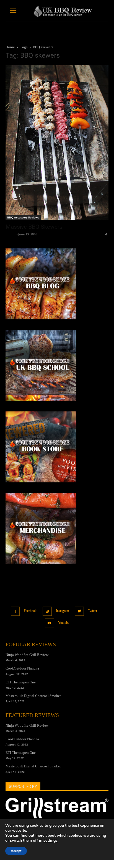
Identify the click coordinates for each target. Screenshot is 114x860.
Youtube (63, 623)
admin (10, 234)
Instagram (62, 611)
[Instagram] (47, 611)
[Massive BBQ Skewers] (57, 142)
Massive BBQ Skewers (34, 226)
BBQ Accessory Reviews (23, 217)
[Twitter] (79, 611)
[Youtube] (49, 623)
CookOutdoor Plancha (22, 668)
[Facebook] (15, 611)
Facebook (30, 611)
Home (10, 47)
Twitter (92, 611)
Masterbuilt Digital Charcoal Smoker (33, 696)
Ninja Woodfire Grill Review (27, 655)
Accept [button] (16, 851)
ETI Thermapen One (21, 682)
